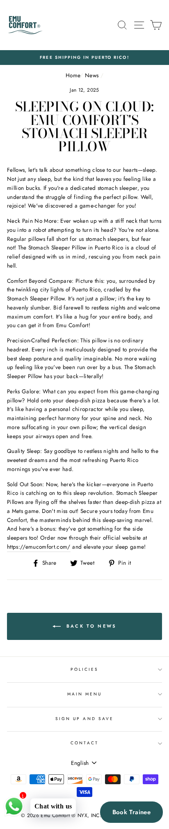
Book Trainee (131, 812)
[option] (84, 57)
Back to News (90, 626)
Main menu (84, 694)
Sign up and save (84, 719)
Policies (84, 669)
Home (73, 75)
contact (84, 743)
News (91, 75)
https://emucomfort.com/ (39, 547)
